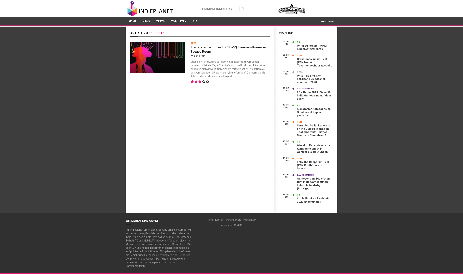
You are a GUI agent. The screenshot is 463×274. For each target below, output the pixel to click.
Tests (160, 21)
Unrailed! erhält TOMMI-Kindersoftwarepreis (312, 47)
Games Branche (305, 89)
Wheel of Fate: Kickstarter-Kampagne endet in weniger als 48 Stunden (315, 149)
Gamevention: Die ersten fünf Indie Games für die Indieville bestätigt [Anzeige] (313, 183)
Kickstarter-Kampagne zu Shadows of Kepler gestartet (314, 112)
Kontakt (219, 219)
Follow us (328, 21)
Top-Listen (178, 21)
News (146, 21)
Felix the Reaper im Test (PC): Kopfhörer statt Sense (313, 165)
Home (132, 21)
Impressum (249, 219)
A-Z (195, 21)
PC (298, 42)
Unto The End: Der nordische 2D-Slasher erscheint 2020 (311, 79)
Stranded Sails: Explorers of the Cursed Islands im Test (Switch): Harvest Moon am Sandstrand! (313, 130)
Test (194, 43)
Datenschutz (233, 219)
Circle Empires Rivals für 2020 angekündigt (313, 200)
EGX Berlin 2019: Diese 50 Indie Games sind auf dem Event (314, 95)
